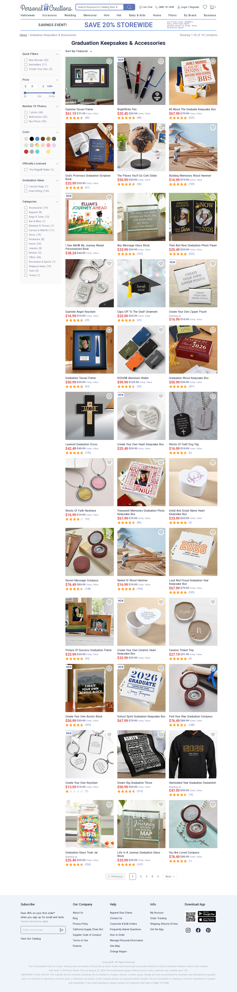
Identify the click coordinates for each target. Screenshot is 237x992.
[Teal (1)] (37, 152)
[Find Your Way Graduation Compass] (193, 688)
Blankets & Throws (41, 225)
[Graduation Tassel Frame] (89, 349)
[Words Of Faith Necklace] (89, 482)
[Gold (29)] (48, 139)
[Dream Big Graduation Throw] (141, 754)
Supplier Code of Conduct (87, 934)
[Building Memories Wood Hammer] (193, 147)
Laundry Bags (38, 186)
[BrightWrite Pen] (141, 81)
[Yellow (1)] (48, 152)
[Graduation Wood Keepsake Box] (193, 349)
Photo (172, 15)
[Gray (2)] (54, 139)
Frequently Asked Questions (125, 929)
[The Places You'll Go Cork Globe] (141, 147)
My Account (156, 912)
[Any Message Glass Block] (141, 217)
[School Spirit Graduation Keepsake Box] (141, 688)
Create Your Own (40, 69)
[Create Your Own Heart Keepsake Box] (141, 416)
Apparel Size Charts (121, 912)
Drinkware (36, 239)
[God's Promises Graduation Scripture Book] (89, 147)
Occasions (49, 15)
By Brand (190, 15)
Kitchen (34, 252)
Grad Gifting (38, 191)
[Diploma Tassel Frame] (89, 81)
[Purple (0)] (54, 145)
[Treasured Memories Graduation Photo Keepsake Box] (141, 482)
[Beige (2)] (26, 139)
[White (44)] (43, 152)
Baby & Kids (137, 15)
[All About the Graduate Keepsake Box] (193, 81)
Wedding (70, 15)
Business (210, 15)
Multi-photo (37, 116)
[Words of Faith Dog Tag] (193, 416)
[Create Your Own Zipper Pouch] (193, 283)
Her (119, 15)
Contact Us (116, 918)
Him (106, 15)
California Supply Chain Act (88, 929)
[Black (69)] (32, 139)
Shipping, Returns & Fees (164, 923)
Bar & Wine (36, 221)
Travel (34, 275)
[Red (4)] (26, 152)
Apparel (35, 212)
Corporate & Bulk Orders (123, 923)
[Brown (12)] (43, 139)
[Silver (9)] (32, 152)
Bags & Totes (38, 216)
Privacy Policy (80, 923)
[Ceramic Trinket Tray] (193, 622)
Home (157, 15)
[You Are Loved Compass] (193, 824)
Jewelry (35, 248)
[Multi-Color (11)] (37, 145)
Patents (77, 946)
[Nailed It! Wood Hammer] (141, 552)
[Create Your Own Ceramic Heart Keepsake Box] (141, 622)
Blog (75, 918)
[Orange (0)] (43, 145)
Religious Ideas (39, 266)
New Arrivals (38, 60)
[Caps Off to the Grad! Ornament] (141, 283)
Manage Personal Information (126, 940)
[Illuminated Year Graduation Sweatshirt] (193, 754)
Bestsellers (37, 64)
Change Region (118, 951)
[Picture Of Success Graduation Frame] (89, 622)
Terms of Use (80, 940)
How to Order (117, 934)
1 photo (35, 112)
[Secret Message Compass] (89, 552)
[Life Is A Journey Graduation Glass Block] (141, 824)
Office (34, 257)
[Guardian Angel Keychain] (89, 283)
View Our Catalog (31, 938)
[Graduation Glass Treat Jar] (89, 824)
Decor (34, 234)
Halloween (28, 15)
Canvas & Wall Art (41, 230)
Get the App (157, 929)
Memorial (90, 15)
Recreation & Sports (41, 261)
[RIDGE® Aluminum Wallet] (141, 349)
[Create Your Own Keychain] (89, 754)
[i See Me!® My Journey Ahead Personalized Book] (89, 217)
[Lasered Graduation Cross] (89, 416)
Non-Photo (37, 121)
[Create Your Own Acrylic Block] (89, 688)
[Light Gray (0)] (32, 145)
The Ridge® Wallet (41, 169)
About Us (78, 912)
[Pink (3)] (48, 145)
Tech (33, 270)
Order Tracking (158, 918)
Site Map (115, 946)
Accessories (38, 207)
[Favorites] (204, 7)
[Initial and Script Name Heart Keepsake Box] (193, 482)
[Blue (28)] (37, 139)
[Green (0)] (26, 145)
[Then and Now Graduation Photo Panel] (193, 217)
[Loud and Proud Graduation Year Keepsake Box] (193, 552)
